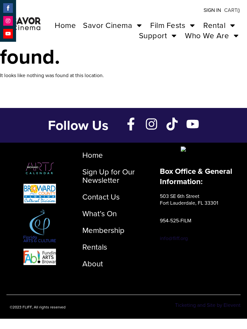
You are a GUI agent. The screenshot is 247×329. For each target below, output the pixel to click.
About (92, 264)
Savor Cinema (107, 25)
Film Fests (167, 25)
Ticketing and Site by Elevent (208, 305)
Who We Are (207, 36)
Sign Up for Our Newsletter (108, 176)
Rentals (94, 247)
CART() (232, 10)
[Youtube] (192, 124)
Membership (103, 230)
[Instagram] (151, 124)
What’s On (99, 213)
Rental (214, 25)
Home (65, 25)
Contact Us (101, 197)
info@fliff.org (174, 238)
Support (153, 36)
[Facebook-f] (130, 124)
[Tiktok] (172, 124)
